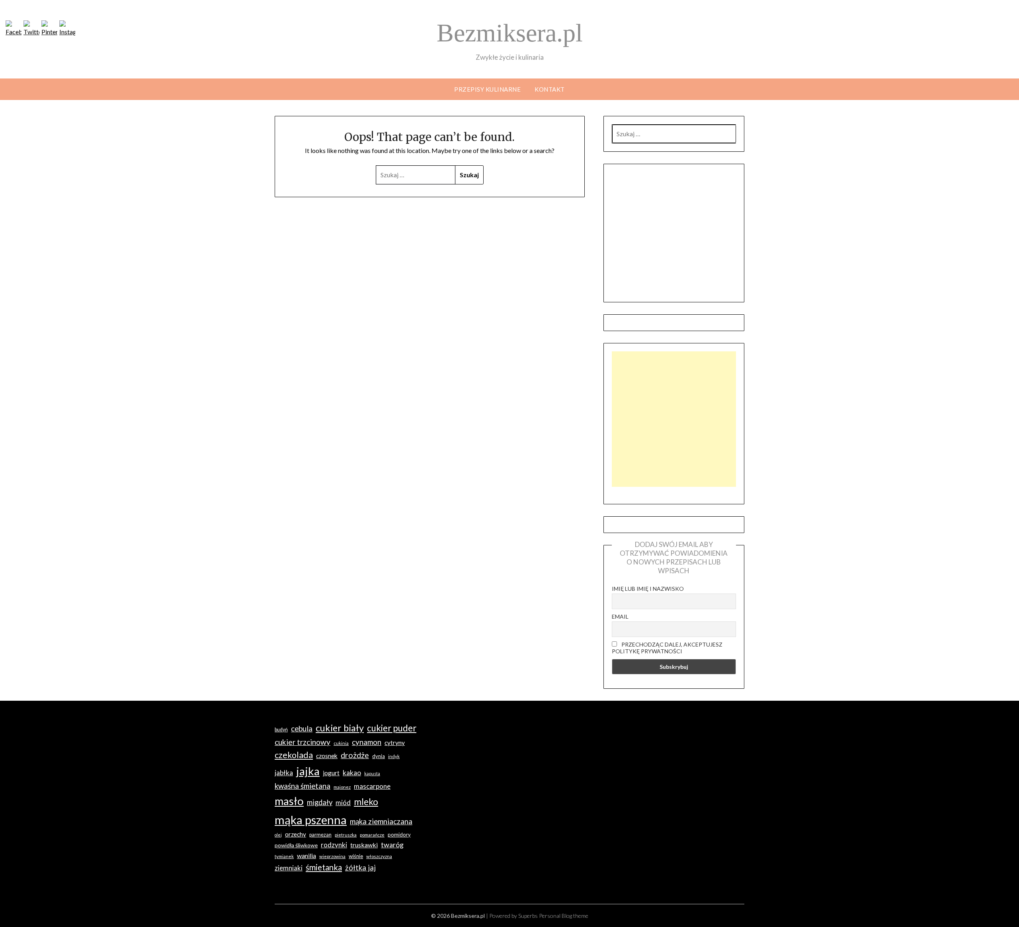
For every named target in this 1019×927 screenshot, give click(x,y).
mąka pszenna (311, 820)
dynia (378, 756)
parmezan (320, 835)
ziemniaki (289, 868)
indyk (394, 756)
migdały (319, 802)
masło (289, 800)
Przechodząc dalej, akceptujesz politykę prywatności (667, 648)
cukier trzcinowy (302, 742)
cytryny (395, 742)
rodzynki (334, 845)
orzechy (295, 834)
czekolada (294, 755)
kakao (352, 772)
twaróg (392, 844)
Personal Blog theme (563, 915)
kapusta (372, 773)
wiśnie (356, 856)
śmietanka (324, 867)
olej (278, 834)
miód (343, 802)
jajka (308, 771)
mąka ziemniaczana (381, 821)
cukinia (341, 743)
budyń (281, 730)
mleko (366, 801)
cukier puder (391, 728)
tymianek (284, 856)
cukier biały (340, 727)
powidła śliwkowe (296, 845)
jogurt (331, 772)
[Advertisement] (674, 419)
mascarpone (372, 786)
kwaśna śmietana (302, 785)
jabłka (284, 772)
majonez (342, 787)
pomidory (399, 834)
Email (620, 616)
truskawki (364, 845)
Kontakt (550, 89)
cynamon (366, 742)
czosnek (327, 755)
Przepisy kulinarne (487, 89)
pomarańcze (372, 834)
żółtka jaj (360, 867)
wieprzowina (332, 856)
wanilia (306, 855)
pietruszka (346, 834)
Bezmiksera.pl (510, 33)
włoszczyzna (379, 856)
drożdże (355, 755)
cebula (301, 728)
